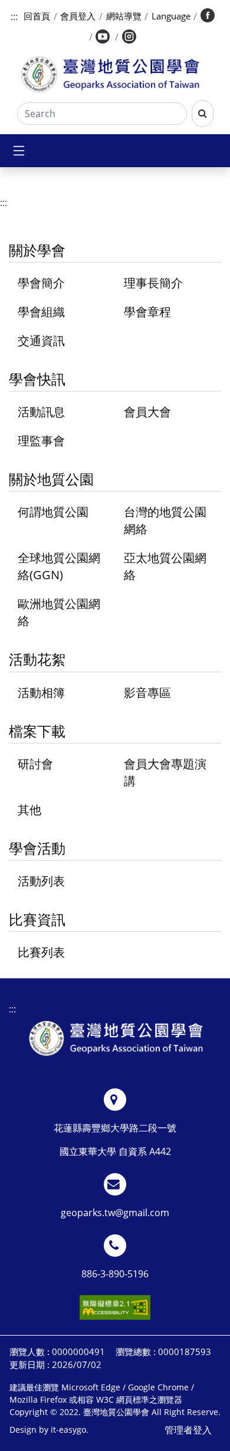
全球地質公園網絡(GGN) (59, 566)
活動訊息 (41, 412)
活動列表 (41, 881)
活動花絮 (37, 659)
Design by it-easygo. (48, 1429)
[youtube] (104, 37)
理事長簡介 (153, 283)
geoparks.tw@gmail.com (115, 1212)
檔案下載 (37, 731)
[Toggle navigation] (15, 150)
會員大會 (147, 412)
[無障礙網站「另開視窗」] (115, 1307)
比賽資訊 (37, 919)
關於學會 (37, 250)
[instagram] (130, 37)
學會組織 (41, 312)
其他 (29, 810)
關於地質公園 (51, 479)
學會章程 (147, 312)
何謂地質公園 (53, 512)
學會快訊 (37, 379)
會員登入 (78, 16)
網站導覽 (124, 16)
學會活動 (37, 848)
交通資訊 (41, 340)
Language (171, 16)
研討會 (35, 764)
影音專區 (147, 692)
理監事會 (41, 441)
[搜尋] (202, 113)
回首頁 (37, 16)
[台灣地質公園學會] (110, 74)
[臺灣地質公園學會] (116, 1038)
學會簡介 (41, 283)
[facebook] (208, 16)
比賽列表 (41, 952)
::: (14, 16)
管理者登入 (188, 1429)
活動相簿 (41, 692)
